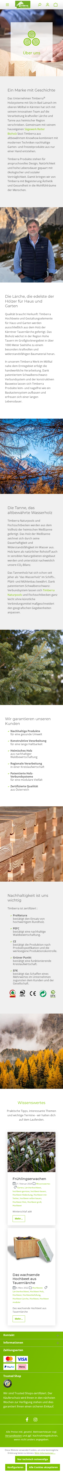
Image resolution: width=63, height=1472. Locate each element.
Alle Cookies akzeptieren (43, 1467)
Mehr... (19, 1218)
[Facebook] (27, 1419)
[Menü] (7, 4)
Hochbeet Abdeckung (23, 1194)
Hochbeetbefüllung (31, 1295)
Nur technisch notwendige (32, 1459)
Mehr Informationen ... (45, 1453)
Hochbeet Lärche (21, 1298)
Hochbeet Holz (19, 1202)
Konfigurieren (15, 1467)
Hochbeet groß (34, 1202)
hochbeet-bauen (38, 1191)
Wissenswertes (43, 1183)
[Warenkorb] (56, 4)
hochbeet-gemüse (21, 1191)
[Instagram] (35, 1419)
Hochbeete (37, 1287)
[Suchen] (39, 4)
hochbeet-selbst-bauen (30, 1198)
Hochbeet (17, 1205)
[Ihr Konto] (48, 4)
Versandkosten (13, 1435)
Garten (20, 1187)
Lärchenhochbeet (33, 1187)
